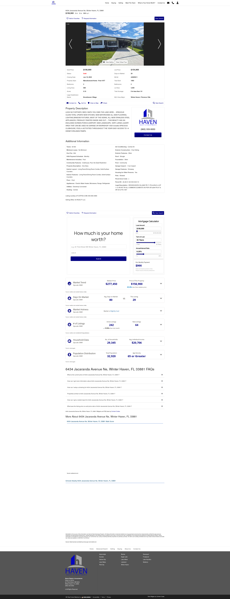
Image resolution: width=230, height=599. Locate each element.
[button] (70, 44)
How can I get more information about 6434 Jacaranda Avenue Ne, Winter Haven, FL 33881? (96, 381)
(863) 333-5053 (148, 129)
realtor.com (93, 542)
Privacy (109, 597)
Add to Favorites (74, 18)
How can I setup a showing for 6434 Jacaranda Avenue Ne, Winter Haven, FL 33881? (94, 387)
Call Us (83, 103)
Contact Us (72, 103)
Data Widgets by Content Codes (156, 596)
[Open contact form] (168, 3)
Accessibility (96, 597)
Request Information (90, 18)
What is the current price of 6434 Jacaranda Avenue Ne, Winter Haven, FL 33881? (93, 375)
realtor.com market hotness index (78, 292)
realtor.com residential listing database (79, 333)
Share (105, 103)
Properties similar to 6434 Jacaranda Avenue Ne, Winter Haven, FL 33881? (91, 394)
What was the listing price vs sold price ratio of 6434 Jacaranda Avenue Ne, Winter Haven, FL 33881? (99, 406)
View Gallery (110, 62)
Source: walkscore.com (72, 473)
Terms (103, 597)
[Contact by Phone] (173, 3)
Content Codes (115, 411)
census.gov (72, 348)
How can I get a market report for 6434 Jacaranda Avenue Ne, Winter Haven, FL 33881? (95, 400)
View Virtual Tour (121, 62)
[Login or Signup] (178, 3)
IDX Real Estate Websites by (73, 597)
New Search (159, 18)
